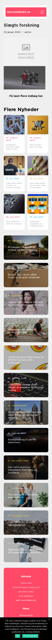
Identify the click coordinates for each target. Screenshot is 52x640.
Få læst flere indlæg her (26, 96)
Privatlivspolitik (30, 636)
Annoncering (26, 615)
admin (28, 32)
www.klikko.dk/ (28, 600)
